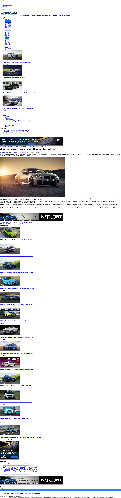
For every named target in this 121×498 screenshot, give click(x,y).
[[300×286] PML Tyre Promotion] (9, 459)
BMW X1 (7, 31)
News (4, 18)
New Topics (7, 116)
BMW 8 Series (8, 27)
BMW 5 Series (8, 24)
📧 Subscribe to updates (60, 490)
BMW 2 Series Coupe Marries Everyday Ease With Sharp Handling (16, 272)
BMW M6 (7, 42)
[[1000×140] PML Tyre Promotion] (31, 145)
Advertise (4, 7)
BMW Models (6, 146)
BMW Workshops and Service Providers (13, 123)
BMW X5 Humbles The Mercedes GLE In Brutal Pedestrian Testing (16, 135)
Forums (4, 115)
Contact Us (5, 6)
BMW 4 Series (8, 23)
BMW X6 (7, 34)
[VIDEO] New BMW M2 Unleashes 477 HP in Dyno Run (12, 223)
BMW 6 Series (8, 25)
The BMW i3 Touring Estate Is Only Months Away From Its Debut (16, 474)
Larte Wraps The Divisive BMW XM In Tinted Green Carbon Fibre (16, 130)
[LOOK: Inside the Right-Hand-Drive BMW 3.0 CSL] (12, 75)
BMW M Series (12, 146)
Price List (4, 114)
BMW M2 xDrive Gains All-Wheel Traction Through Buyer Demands (17, 288)
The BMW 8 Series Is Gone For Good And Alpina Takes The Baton (16, 134)
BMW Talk (7, 117)
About (4, 2)
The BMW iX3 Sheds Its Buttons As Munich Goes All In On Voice (16, 131)
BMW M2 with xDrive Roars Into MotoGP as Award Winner (14, 418)
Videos (4, 111)
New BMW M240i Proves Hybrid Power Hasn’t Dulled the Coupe (16, 402)
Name (1, 486)
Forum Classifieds (9, 119)
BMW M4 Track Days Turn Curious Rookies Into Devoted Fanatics (16, 304)
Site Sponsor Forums (9, 125)
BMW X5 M (7, 43)
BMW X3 (7, 28)
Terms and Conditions (7, 5)
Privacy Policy (5, 4)
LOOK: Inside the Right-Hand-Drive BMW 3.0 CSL (15, 77)
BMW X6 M (7, 44)
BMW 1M (7, 36)
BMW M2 (7, 38)
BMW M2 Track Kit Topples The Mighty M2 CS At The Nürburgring (16, 321)
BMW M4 (7, 40)
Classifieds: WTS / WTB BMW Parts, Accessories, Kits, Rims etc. (21, 120)
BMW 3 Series (8, 22)
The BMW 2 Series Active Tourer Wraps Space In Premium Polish (16, 353)
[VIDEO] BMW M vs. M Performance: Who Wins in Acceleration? (19, 93)
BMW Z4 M (7, 46)
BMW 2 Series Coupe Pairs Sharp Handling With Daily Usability (16, 385)
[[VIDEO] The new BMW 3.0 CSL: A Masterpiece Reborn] (12, 60)
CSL (6, 49)
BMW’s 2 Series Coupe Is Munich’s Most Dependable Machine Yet (16, 256)
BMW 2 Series (8, 21)
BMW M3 (7, 39)
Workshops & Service (7, 124)
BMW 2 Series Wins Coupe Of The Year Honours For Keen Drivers (16, 369)
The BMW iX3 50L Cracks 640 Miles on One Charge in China (15, 470)
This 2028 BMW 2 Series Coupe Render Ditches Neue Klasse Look (16, 337)
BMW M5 (7, 41)
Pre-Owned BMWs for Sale (13, 121)
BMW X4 (7, 32)
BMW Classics (8, 48)
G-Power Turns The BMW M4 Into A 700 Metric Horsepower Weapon (17, 132)
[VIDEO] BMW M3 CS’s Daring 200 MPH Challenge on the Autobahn (16, 222)
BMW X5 (7, 33)
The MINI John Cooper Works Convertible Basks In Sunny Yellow (16, 471)
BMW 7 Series (8, 26)
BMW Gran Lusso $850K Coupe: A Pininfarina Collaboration (18, 108)
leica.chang (2, 152)
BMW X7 (7, 35)
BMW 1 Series (8, 19)
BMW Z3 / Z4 (8, 30)
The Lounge (7, 118)
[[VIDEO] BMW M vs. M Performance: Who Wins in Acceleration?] (12, 90)
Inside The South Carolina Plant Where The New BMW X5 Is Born (16, 473)
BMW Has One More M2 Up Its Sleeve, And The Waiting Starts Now (17, 239)
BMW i (6, 47)
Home (4, 17)
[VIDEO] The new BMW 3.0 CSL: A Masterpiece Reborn (16, 62)
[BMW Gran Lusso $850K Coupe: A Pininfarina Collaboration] (12, 105)
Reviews (4, 112)
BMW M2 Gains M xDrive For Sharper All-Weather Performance (20, 437)
